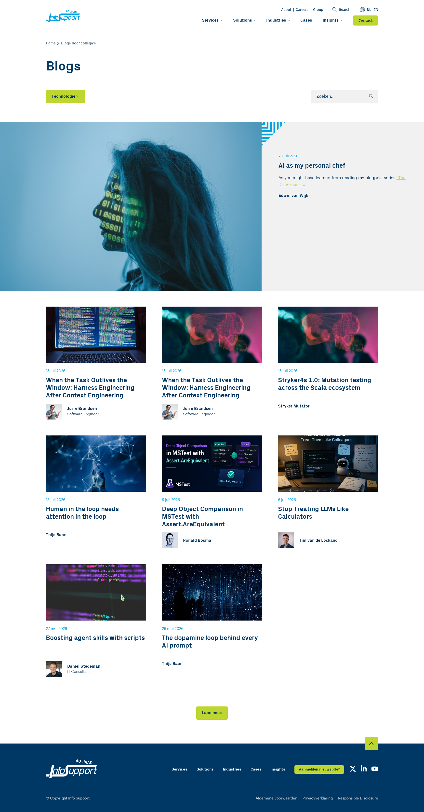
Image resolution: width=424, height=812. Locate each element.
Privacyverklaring (318, 798)
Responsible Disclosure (358, 798)
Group (318, 10)
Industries (276, 20)
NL (369, 10)
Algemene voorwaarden (276, 798)
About (286, 10)
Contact (365, 20)
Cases (306, 20)
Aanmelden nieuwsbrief (319, 769)
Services (210, 20)
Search (344, 10)
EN (375, 10)
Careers (302, 10)
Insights (331, 20)
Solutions (242, 20)
